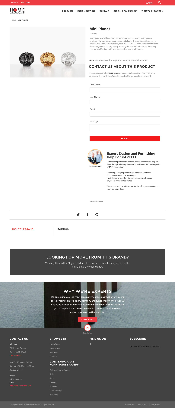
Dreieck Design (56, 390)
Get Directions (15, 356)
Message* (94, 122)
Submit (125, 138)
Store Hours (87, 320)
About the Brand (22, 229)
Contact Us (19, 338)
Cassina (53, 382)
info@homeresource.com (20, 386)
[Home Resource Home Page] (17, 11)
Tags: (101, 201)
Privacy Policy (154, 405)
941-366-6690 (144, 73)
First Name (95, 85)
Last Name (95, 97)
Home (14, 20)
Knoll (52, 378)
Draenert (53, 386)
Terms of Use (141, 405)
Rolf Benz (54, 394)
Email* (93, 109)
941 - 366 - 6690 (23, 3)
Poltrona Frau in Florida (60, 370)
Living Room (55, 344)
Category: (94, 201)
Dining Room (55, 348)
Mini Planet (100, 29)
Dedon (52, 374)
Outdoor (53, 356)
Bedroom (53, 352)
